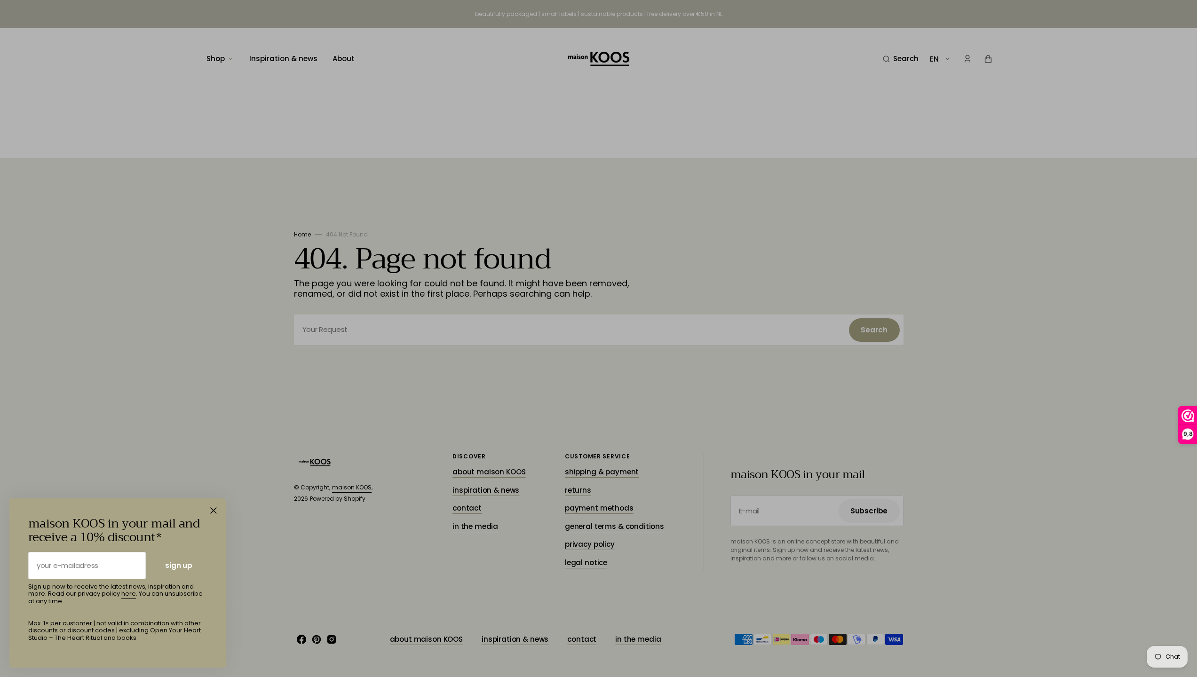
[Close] (213, 510)
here (128, 593)
